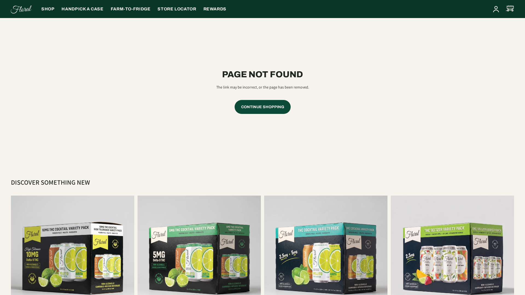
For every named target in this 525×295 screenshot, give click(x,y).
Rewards (214, 9)
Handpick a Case (82, 9)
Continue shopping (262, 107)
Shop (47, 9)
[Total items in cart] (510, 9)
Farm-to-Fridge (131, 9)
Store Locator (177, 9)
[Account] (496, 9)
